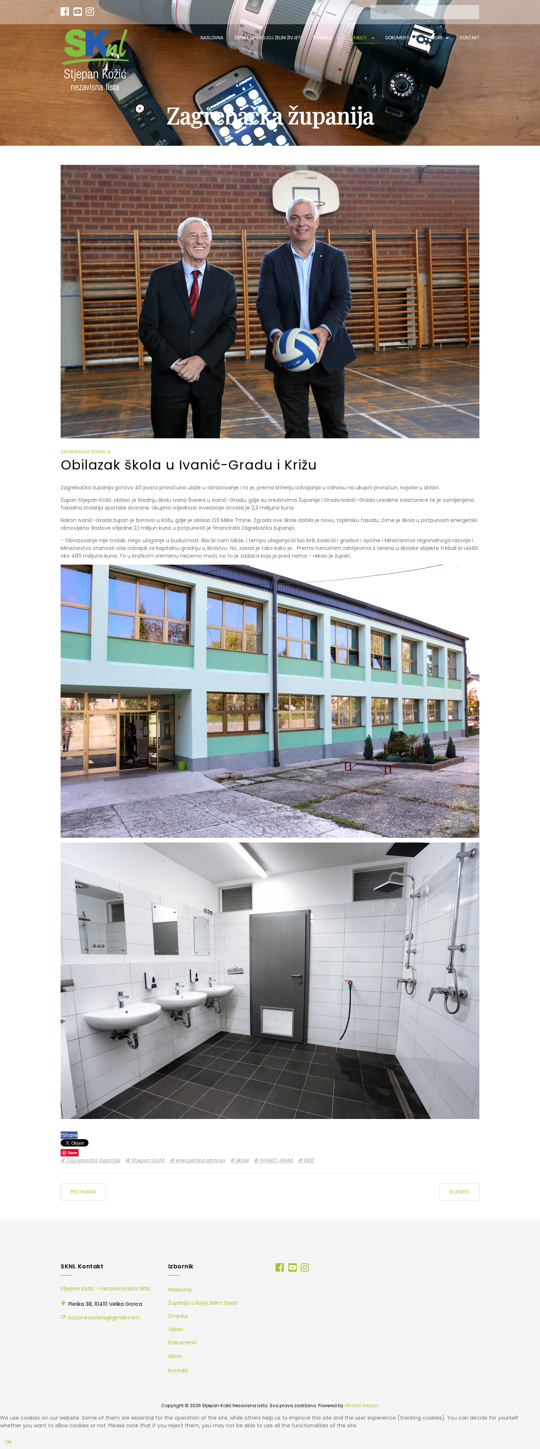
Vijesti (359, 38)
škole (241, 1160)
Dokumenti (398, 38)
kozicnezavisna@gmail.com (104, 1317)
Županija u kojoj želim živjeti (268, 38)
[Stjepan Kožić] (95, 60)
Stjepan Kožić (147, 1160)
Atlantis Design (361, 1405)
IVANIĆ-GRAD (275, 1160)
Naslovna (212, 38)
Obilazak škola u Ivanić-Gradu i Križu (189, 465)
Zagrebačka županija (92, 1160)
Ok (8, 1441)
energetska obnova (199, 1160)
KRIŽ (308, 1160)
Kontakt (469, 38)
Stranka (323, 38)
